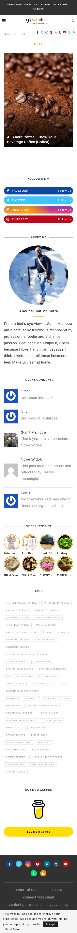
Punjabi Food (39, 735)
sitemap (38, 9)
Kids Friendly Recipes (19, 713)
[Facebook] (38, 32)
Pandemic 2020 (38, 728)
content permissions (25, 905)
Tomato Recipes (15, 757)
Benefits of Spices (57, 632)
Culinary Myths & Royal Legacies (26, 654)
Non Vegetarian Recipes (21, 720)
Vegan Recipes (15, 764)
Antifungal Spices (17, 618)
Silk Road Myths (16, 750)
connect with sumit (54, 4)
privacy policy (56, 905)
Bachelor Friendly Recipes (22, 632)
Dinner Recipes (43, 662)
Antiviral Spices (46, 625)
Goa (64, 684)
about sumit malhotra (22, 4)
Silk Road (44, 742)
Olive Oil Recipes (52, 720)
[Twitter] (41, 32)
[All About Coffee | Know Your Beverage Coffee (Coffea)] (38, 100)
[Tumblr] (60, 32)
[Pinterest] (51, 32)
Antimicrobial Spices (47, 618)
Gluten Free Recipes (43, 684)
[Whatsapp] (69, 32)
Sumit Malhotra (33, 432)
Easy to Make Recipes (52, 669)
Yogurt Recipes (15, 772)
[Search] (73, 21)
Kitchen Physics (49, 713)
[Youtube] (64, 32)
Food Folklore (51, 676)
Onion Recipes (14, 728)
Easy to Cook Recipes (19, 669)
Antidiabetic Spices (47, 610)
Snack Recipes (41, 750)
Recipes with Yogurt (19, 742)
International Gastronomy (45, 706)
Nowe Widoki (32, 459)
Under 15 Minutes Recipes (47, 757)
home (19, 890)
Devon (26, 412)
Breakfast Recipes (17, 640)
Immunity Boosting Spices (22, 698)
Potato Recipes (15, 735)
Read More (12, 929)
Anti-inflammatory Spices (21, 603)
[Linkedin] (56, 32)
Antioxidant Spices (17, 625)
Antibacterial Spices (56, 603)
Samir (26, 493)
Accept (50, 924)
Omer (25, 391)
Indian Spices (14, 706)
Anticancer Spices (17, 610)
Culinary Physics (16, 662)
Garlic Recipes (15, 684)
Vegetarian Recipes (42, 764)
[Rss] (74, 32)
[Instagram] (46, 32)
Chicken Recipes (45, 640)
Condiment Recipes (17, 647)
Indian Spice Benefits (57, 698)
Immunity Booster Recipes (22, 691)
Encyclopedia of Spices (20, 676)
